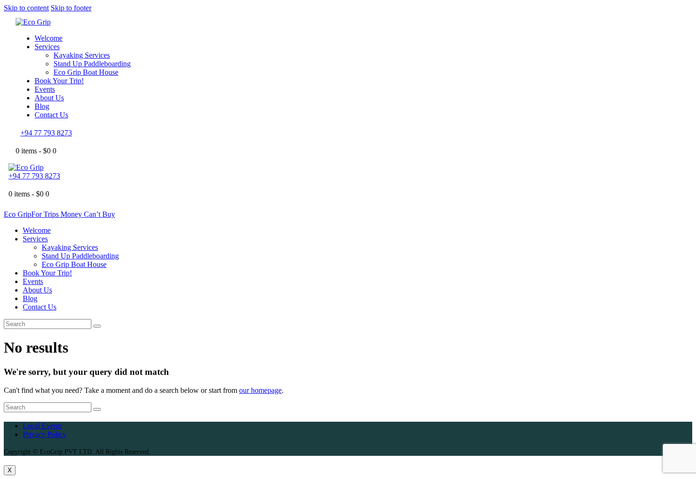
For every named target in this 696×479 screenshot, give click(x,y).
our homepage (260, 390)
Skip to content (26, 8)
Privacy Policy (44, 434)
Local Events (42, 426)
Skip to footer (71, 8)
